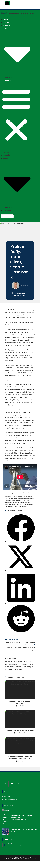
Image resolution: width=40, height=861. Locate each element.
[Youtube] (7, 3)
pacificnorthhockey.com (21, 13)
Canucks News (24, 857)
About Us (7, 796)
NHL (28, 500)
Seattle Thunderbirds (26, 504)
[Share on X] (21, 570)
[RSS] (18, 784)
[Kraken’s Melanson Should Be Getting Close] (5, 817)
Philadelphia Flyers (11, 502)
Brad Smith (19, 497)
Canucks (7, 26)
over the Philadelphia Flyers (17, 315)
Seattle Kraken (21, 295)
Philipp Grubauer (22, 502)
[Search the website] (7, 216)
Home (5, 19)
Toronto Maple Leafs (11, 506)
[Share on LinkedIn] (21, 603)
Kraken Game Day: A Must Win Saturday (20, 702)
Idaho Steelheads (10, 500)
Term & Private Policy (10, 799)
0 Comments (23, 819)
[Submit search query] (12, 216)
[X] (6, 784)
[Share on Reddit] (21, 632)
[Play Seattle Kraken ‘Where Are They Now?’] (5, 831)
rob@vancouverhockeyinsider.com (17, 846)
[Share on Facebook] (21, 541)
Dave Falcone (13, 498)
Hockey (31, 498)
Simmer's (4, 13)
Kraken (6, 22)
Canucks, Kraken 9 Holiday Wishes (20, 730)
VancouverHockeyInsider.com (15, 858)
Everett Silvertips (23, 498)
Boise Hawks (11, 497)
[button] (16, 115)
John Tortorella (21, 500)
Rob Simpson (24, 286)
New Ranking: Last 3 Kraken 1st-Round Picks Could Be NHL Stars (20, 757)
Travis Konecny (22, 506)
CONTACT (8, 78)
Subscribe (7, 81)
